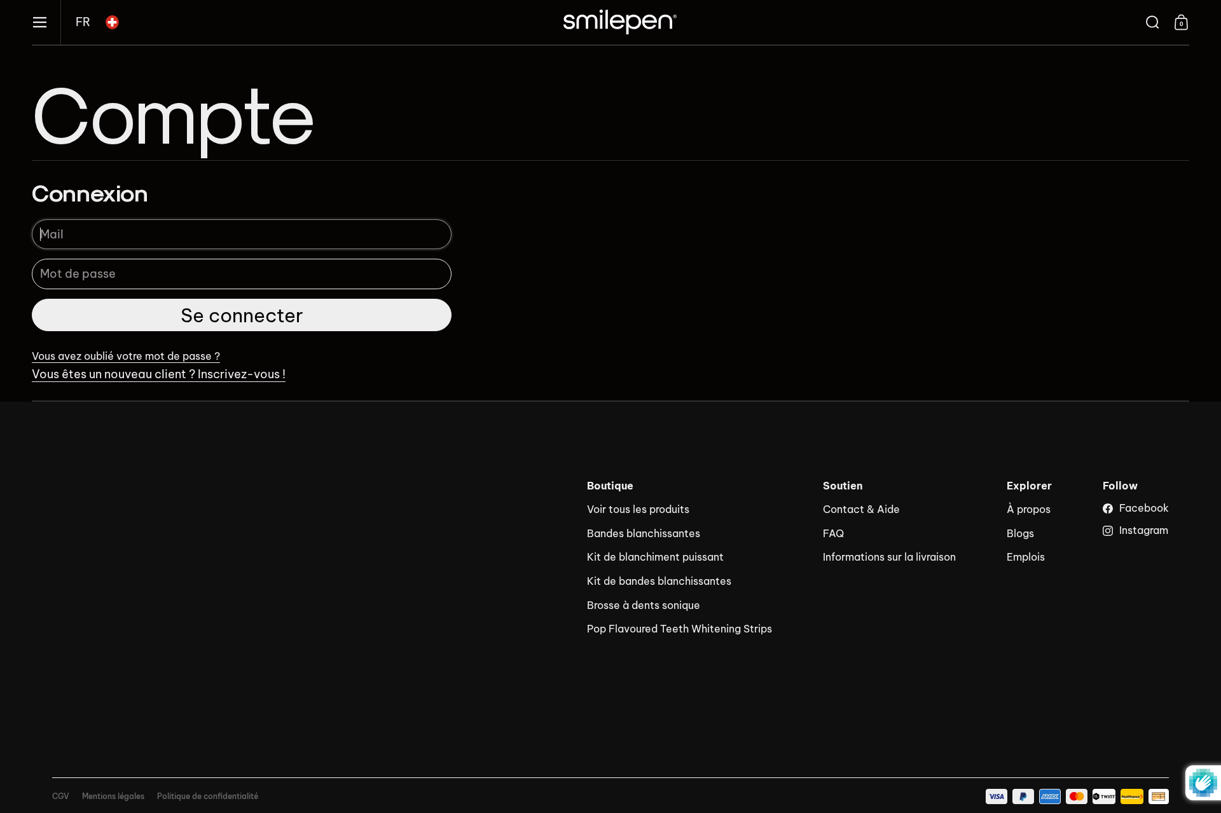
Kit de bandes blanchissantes (659, 581)
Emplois (1026, 556)
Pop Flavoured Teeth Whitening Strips (679, 628)
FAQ (833, 533)
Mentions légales (113, 796)
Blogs (1020, 533)
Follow (1120, 486)
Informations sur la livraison (889, 556)
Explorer (1029, 486)
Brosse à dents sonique (643, 605)
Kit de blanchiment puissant (655, 556)
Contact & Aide (861, 509)
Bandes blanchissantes (643, 533)
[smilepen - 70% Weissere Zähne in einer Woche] (620, 22)
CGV (60, 796)
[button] (83, 22)
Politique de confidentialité (207, 796)
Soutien (843, 486)
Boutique (610, 486)
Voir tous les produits (638, 509)
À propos (1029, 509)
